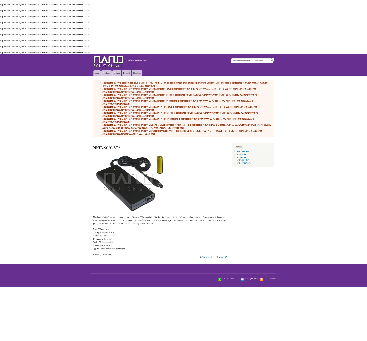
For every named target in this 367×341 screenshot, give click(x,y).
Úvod (97, 73)
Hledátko (137, 73)
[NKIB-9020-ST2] (129, 214)
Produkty (106, 73)
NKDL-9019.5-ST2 (244, 163)
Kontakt (126, 73)
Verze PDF (223, 257)
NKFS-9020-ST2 (243, 151)
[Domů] (108, 62)
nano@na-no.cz (251, 278)
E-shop (117, 73)
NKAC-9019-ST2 (243, 154)
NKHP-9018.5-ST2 (243, 160)
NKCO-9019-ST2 (243, 157)
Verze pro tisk (207, 257)
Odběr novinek (270, 278)
